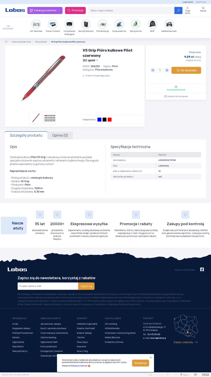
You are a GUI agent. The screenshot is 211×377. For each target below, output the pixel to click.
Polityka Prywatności (22, 332)
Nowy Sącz (82, 342)
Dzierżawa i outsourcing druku (120, 332)
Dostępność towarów (51, 351)
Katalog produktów (45, 10)
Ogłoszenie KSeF (49, 342)
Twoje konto (187, 11)
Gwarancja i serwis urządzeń (55, 355)
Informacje (19, 318)
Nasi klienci (18, 346)
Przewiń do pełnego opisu (97, 75)
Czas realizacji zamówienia (54, 332)
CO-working (111, 323)
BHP (152, 31)
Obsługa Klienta (50, 318)
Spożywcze (136, 31)
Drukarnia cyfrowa (114, 342)
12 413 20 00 (153, 334)
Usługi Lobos (113, 318)
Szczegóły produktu (26, 135)
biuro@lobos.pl (158, 337)
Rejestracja (201, 2)
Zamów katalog (48, 337)
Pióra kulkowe (41, 42)
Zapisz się (86, 286)
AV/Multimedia (112, 328)
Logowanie (188, 2)
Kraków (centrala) (86, 328)
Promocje (77, 10)
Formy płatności (48, 346)
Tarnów (81, 337)
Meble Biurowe (112, 337)
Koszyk (203, 10)
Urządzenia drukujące (69, 33)
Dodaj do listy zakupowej (177, 96)
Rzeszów (81, 346)
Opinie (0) (60, 135)
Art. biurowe (36, 31)
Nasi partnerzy (19, 351)
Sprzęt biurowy (86, 31)
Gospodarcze (119, 31)
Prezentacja (102, 31)
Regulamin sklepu (21, 328)
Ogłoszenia (18, 342)
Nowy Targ (82, 351)
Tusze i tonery (52, 31)
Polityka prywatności (79, 365)
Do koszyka (188, 70)
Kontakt (82, 318)
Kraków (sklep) (84, 332)
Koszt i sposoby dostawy (53, 328)
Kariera (15, 337)
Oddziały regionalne (87, 323)
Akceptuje (141, 363)
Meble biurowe (169, 31)
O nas (15, 323)
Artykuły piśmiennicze (21, 42)
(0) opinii (89, 60)
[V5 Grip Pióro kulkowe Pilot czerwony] (42, 78)
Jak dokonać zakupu (50, 323)
